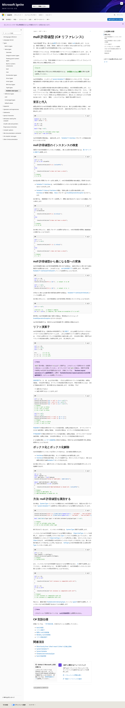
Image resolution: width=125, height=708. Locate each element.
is (77, 564)
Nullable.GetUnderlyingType (56, 602)
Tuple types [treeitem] (9, 87)
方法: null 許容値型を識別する (113, 49)
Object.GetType (78, 533)
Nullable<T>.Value (42, 190)
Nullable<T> (51, 460)
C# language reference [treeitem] (10, 37)
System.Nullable (41, 651)
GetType (66, 543)
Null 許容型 (39, 628)
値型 (54, 43)
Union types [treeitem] (9, 81)
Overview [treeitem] (8, 52)
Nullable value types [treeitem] (12, 91)
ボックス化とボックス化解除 (112, 46)
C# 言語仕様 (49, 624)
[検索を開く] (114, 14)
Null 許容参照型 (41, 656)
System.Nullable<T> (59, 79)
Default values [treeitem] (9, 103)
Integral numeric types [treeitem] (12, 55)
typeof (75, 602)
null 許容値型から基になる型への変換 (113, 41)
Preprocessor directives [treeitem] (10, 127)
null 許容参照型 (64, 613)
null (74, 43)
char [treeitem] (7, 72)
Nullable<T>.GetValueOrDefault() (78, 293)
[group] (62, 519)
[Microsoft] (3, 15)
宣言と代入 (107, 34)
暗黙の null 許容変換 (42, 632)
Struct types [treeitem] (9, 78)
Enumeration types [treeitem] (11, 75)
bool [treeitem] (7, 69)
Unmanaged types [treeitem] (10, 100)
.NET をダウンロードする (115, 19)
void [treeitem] (6, 97)
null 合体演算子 (66, 268)
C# (44, 31)
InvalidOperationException (75, 193)
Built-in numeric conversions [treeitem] (10, 65)
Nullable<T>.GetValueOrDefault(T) (44, 271)
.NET (40, 31)
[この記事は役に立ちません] (107, 62)
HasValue (53, 190)
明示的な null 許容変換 (43, 635)
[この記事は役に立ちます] (105, 62)
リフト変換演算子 (41, 637)
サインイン (120, 15)
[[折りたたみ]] (21, 29)
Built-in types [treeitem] (8, 46)
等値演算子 (36, 428)
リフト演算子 (40, 630)
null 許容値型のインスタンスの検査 (113, 37)
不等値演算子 (37, 434)
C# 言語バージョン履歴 (74, 71)
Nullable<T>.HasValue (69, 138)
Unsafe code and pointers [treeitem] (10, 124)
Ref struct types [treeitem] (10, 84)
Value (56, 193)
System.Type (44, 503)
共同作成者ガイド (44, 678)
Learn (35, 31)
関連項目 (107, 53)
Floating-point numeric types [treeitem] (12, 60)
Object (35, 540)
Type (62, 536)
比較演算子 (36, 380)
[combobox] (11, 33)
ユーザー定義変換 (49, 440)
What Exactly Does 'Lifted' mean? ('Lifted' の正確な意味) (54, 646)
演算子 (67, 331)
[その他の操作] (90, 31)
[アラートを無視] (121, 3)
